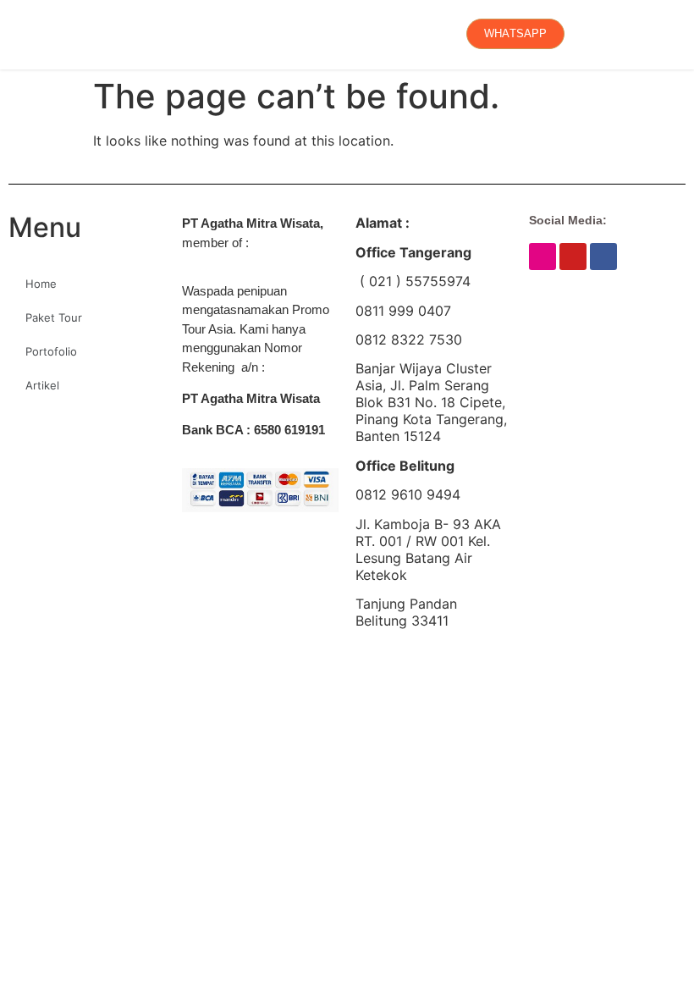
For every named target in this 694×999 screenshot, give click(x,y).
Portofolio (51, 351)
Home (41, 283)
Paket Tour (53, 317)
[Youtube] (573, 256)
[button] (21, 34)
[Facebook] (603, 256)
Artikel (42, 385)
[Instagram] (542, 256)
